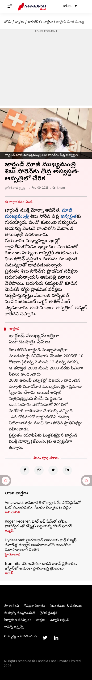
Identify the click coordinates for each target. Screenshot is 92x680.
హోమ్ (8, 22)
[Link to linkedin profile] (56, 637)
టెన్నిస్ (9, 531)
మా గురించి (11, 606)
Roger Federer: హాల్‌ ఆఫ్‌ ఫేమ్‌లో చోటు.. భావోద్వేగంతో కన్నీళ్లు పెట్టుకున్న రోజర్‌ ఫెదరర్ (38, 524)
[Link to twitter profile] (44, 637)
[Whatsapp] (39, 470)
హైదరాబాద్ (12, 555)
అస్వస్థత (68, 217)
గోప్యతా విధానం (34, 606)
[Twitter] (53, 470)
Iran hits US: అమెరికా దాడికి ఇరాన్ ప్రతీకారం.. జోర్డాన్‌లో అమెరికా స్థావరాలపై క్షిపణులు (41, 566)
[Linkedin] (67, 470)
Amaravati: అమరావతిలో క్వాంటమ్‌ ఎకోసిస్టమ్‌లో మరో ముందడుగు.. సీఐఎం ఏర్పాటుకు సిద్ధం (43, 505)
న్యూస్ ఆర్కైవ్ (59, 620)
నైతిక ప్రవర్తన (49, 613)
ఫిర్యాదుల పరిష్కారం (17, 620)
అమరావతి (12, 513)
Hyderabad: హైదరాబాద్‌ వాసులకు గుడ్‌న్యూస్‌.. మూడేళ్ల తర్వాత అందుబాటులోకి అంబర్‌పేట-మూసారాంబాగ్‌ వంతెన (41, 545)
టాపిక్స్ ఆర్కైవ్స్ (14, 627)
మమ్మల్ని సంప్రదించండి (19, 613)
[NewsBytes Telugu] (32, 6)
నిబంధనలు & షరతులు (66, 606)
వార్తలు (19, 22)
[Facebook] (24, 470)
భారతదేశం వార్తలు (40, 22)
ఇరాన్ (9, 574)
